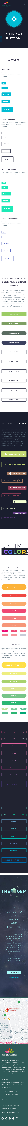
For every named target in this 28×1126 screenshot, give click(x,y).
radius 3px (14, 314)
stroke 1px (14, 352)
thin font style (14, 587)
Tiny (4, 83)
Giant (7, 109)
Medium (6, 94)
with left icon (14, 454)
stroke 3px (14, 371)
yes (5, 630)
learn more (14, 977)
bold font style (14, 665)
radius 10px (14, 323)
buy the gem (14, 972)
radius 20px (14, 333)
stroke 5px (14, 390)
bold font (14, 673)
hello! (14, 611)
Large (5, 101)
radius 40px (14, 343)
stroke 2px (14, 361)
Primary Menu (25, 4)
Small (4, 88)
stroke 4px (14, 380)
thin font (14, 595)
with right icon (12, 481)
